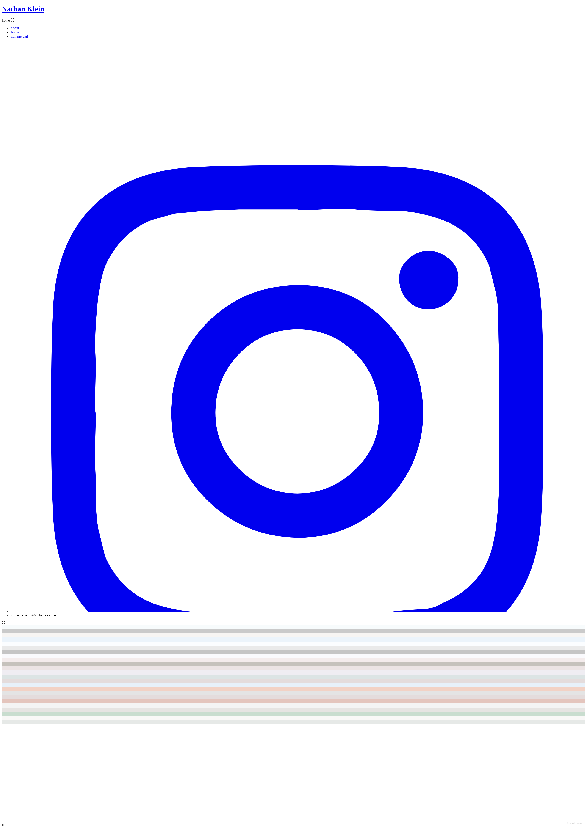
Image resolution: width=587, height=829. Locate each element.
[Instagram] (298, 611)
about (15, 28)
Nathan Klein (23, 9)
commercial (19, 36)
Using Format (574, 823)
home (15, 32)
